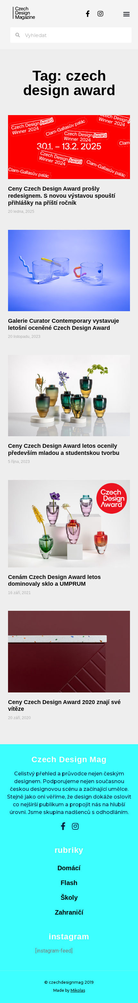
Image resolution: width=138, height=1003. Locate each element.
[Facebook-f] (87, 13)
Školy (69, 897)
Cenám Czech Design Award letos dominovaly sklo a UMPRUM (54, 580)
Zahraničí (69, 912)
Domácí (69, 868)
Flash (69, 882)
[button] (126, 13)
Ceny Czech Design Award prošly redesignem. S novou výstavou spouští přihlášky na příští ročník (61, 195)
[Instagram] (100, 13)
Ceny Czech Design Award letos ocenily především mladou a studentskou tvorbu (63, 449)
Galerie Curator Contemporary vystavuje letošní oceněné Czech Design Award (63, 324)
